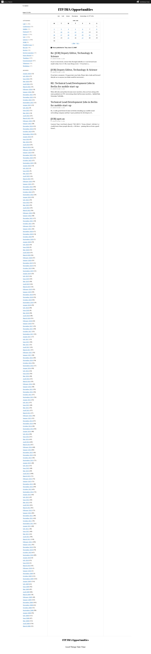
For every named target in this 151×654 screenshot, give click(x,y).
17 (61, 35)
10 (61, 32)
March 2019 (26, 287)
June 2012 (26, 500)
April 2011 (26, 537)
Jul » (77, 43)
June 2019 (26, 279)
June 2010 (26, 563)
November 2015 (28, 392)
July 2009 (26, 584)
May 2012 (26, 502)
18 (68, 35)
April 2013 (26, 473)
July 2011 (26, 529)
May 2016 (26, 376)
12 (75, 32)
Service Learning (28, 53)
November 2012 (28, 487)
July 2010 (26, 560)
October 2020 (27, 237)
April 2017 (26, 347)
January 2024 (27, 152)
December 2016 (28, 358)
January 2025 (27, 124)
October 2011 (27, 521)
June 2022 (26, 202)
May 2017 (26, 345)
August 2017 (27, 337)
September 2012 (28, 492)
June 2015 (26, 405)
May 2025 (26, 113)
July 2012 (26, 497)
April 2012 (26, 505)
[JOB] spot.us (58, 118)
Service (25, 50)
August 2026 (27, 74)
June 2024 (26, 139)
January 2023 (27, 184)
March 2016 (26, 381)
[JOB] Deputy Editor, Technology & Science (74, 69)
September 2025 (28, 102)
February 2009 (27, 597)
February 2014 (27, 447)
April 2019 (26, 284)
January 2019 (27, 292)
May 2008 (26, 621)
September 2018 (28, 302)
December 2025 (28, 95)
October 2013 (27, 458)
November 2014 (28, 423)
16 (54, 35)
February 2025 (27, 121)
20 (82, 35)
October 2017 (27, 331)
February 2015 (27, 416)
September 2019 (28, 271)
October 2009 (27, 576)
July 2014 (26, 434)
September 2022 (28, 195)
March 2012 (26, 508)
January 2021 (27, 229)
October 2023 (27, 160)
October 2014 (27, 426)
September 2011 (28, 523)
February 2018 (27, 321)
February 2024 (27, 150)
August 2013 (27, 463)
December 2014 (28, 421)
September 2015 (28, 397)
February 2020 (27, 258)
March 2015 (26, 413)
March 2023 (26, 179)
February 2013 (27, 479)
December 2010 (28, 547)
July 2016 (26, 371)
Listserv (25, 40)
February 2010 (27, 568)
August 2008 (27, 613)
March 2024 (26, 147)
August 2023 (27, 166)
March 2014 (26, 445)
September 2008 (28, 610)
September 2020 (28, 239)
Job (59, 16)
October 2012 (27, 489)
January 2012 (27, 513)
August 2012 (27, 495)
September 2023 (28, 163)
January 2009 (27, 600)
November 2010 (28, 550)
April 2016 (26, 379)
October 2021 (27, 224)
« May (73, 43)
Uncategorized (27, 61)
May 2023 (26, 174)
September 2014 (28, 429)
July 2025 (26, 108)
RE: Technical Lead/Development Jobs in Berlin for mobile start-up (73, 84)
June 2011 (26, 531)
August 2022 (27, 197)
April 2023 (26, 176)
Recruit (25, 47)
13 (82, 32)
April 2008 (26, 623)
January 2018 (27, 324)
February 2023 (27, 181)
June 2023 (26, 171)
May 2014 (26, 439)
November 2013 (28, 455)
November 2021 (28, 221)
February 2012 (27, 510)
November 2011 (28, 518)
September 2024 (28, 134)
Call (63, 16)
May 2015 (26, 408)
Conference (26, 26)
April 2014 (26, 442)
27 (82, 38)
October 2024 (27, 131)
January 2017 (27, 355)
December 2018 (28, 295)
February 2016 (27, 384)
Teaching (26, 58)
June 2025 (26, 110)
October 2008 (27, 608)
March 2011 (26, 539)
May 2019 (26, 281)
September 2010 (28, 555)
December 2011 (28, 516)
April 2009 (26, 592)
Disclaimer (75, 16)
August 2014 (27, 431)
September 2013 (28, 460)
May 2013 (26, 471)
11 (68, 32)
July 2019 (26, 276)
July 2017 (26, 339)
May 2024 (26, 142)
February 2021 (27, 226)
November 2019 (28, 266)
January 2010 (27, 571)
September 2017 (28, 334)
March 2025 (26, 118)
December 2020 (28, 231)
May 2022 (26, 205)
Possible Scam (27, 45)
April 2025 (26, 116)
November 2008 (28, 605)
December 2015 (28, 389)
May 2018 (26, 313)
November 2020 (28, 234)
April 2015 (26, 410)
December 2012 (28, 484)
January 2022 (27, 216)
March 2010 (26, 566)
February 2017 (27, 352)
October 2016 (27, 363)
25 (68, 38)
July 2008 (26, 616)
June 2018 (26, 310)
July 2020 (26, 245)
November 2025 (28, 97)
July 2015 (26, 402)
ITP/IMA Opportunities (75, 9)
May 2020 (26, 250)
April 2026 (26, 84)
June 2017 (26, 342)
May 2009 (26, 589)
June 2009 (26, 587)
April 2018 (26, 316)
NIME (24, 42)
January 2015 (27, 418)
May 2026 (26, 81)
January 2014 (27, 450)
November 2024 (28, 129)
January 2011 (27, 545)
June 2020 (26, 247)
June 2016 (26, 373)
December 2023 (28, 155)
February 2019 (27, 289)
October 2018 (27, 300)
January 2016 (27, 387)
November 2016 (28, 360)
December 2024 (28, 126)
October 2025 (27, 100)
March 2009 (26, 595)
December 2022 (28, 187)
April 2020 (26, 252)
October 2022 (27, 192)
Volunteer (26, 63)
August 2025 (27, 105)
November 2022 (28, 189)
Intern (68, 16)
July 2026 (26, 76)
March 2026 (26, 87)
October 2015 (27, 395)
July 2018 (26, 308)
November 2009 (28, 573)
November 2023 (28, 158)
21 (89, 35)
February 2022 (27, 213)
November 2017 (28, 329)
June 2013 (26, 468)
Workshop (26, 66)
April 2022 (26, 208)
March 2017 (26, 350)
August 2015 (27, 400)
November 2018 (28, 297)
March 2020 (26, 255)
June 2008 (26, 618)
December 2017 (28, 326)
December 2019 (28, 263)
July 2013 (26, 466)
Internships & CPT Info (87, 16)
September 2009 (28, 579)
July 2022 (26, 200)
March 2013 (26, 476)
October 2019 (27, 268)
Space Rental (27, 55)
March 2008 (26, 626)
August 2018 (27, 305)
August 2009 (27, 581)
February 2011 (27, 542)
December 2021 (28, 218)
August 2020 (27, 242)
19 (75, 35)
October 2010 (27, 552)
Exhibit (25, 29)
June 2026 (26, 79)
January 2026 (27, 92)
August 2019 (27, 274)
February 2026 (27, 89)
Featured (26, 32)
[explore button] (138, 2)
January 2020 (27, 260)
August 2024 (27, 137)
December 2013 (28, 452)
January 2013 (27, 481)
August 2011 (27, 526)
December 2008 (28, 602)
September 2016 (28, 366)
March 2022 (26, 210)
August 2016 (27, 368)
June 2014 (26, 437)
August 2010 (27, 558)
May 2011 (26, 534)
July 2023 (26, 168)
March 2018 (26, 318)
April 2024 (26, 145)
